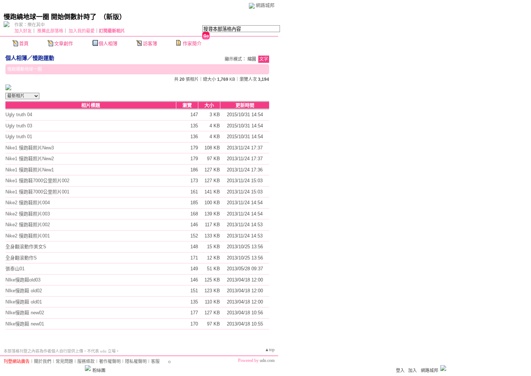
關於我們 (42, 361)
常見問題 (64, 361)
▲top (270, 349)
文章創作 (63, 43)
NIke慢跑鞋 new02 (24, 312)
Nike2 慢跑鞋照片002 (27, 224)
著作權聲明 (110, 361)
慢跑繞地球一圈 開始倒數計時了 (50, 17)
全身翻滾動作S (21, 258)
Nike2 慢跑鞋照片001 (27, 236)
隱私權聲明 (136, 361)
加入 (412, 370)
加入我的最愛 (82, 31)
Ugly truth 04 (18, 114)
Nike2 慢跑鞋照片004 (27, 202)
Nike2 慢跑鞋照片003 (27, 214)
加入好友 (23, 31)
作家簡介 (192, 43)
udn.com (267, 360)
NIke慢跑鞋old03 (22, 280)
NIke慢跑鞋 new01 (24, 324)
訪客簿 (150, 43)
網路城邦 (265, 5)
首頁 (24, 43)
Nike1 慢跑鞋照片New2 (29, 158)
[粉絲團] (88, 368)
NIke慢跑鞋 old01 (23, 302)
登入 (400, 370)
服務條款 (86, 361)
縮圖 (251, 59)
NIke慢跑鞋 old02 (23, 290)
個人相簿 (108, 43)
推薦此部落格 (50, 31)
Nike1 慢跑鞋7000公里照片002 (37, 180)
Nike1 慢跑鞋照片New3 (29, 147)
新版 (112, 17)
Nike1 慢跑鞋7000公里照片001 (37, 191)
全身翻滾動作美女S (25, 246)
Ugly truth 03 (18, 125)
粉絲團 (98, 370)
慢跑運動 (43, 58)
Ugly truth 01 (18, 136)
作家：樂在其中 (29, 24)
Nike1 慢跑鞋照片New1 (29, 169)
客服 (155, 361)
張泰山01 (15, 268)
